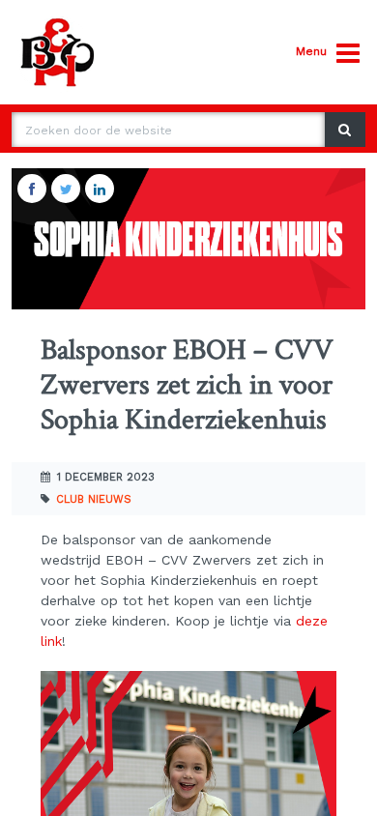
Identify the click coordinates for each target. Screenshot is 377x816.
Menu (311, 51)
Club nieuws (93, 499)
